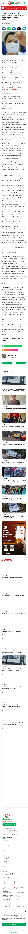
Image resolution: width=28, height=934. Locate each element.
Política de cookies (13, 932)
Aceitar (14, 924)
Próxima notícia (20, 363)
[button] (25, 911)
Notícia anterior (7, 363)
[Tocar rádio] (3, 7)
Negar (14, 929)
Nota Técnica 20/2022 (10, 90)
